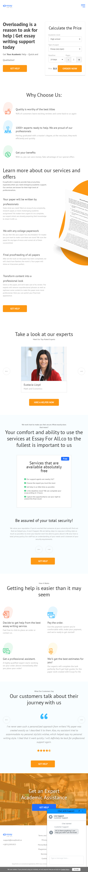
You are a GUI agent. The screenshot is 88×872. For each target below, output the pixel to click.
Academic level (54, 35)
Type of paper (53, 45)
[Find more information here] (66, 839)
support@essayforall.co (12, 840)
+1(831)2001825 (9, 844)
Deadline (51, 55)
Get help (15, 68)
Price (50, 68)
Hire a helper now (44, 402)
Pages (68, 55)
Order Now (70, 68)
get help (44, 807)
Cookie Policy (65, 869)
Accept (76, 869)
